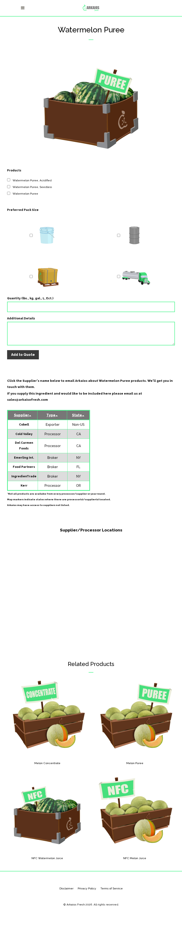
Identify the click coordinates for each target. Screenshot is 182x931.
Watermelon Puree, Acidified (32, 180)
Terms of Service (111, 888)
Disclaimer (66, 888)
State (77, 415)
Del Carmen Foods (24, 445)
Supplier (21, 415)
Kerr (24, 485)
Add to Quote (23, 355)
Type (50, 415)
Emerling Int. (24, 457)
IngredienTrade (23, 476)
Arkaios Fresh (76, 904)
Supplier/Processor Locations (91, 530)
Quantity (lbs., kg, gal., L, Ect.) (30, 298)
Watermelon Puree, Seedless (32, 187)
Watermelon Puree (25, 193)
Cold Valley (23, 434)
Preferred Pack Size (23, 210)
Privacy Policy (87, 888)
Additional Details (21, 318)
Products (14, 170)
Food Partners (24, 467)
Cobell (24, 424)
